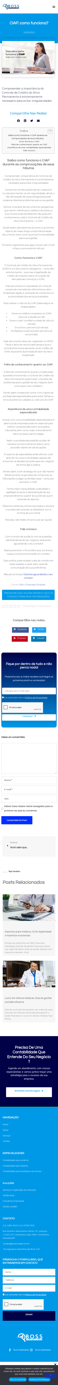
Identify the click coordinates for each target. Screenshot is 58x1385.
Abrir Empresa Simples (32, 584)
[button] (54, 7)
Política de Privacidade (39, 1379)
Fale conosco (29, 150)
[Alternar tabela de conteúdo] (49, 131)
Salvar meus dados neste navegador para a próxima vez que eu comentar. (28, 808)
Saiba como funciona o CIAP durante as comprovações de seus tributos (27, 137)
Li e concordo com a (25, 697)
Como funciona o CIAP (29, 141)
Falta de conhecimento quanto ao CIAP (29, 144)
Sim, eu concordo (17, 1379)
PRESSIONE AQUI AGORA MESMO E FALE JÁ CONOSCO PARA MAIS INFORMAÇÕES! (28, 595)
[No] (50, 1376)
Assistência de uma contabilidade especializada (29, 147)
